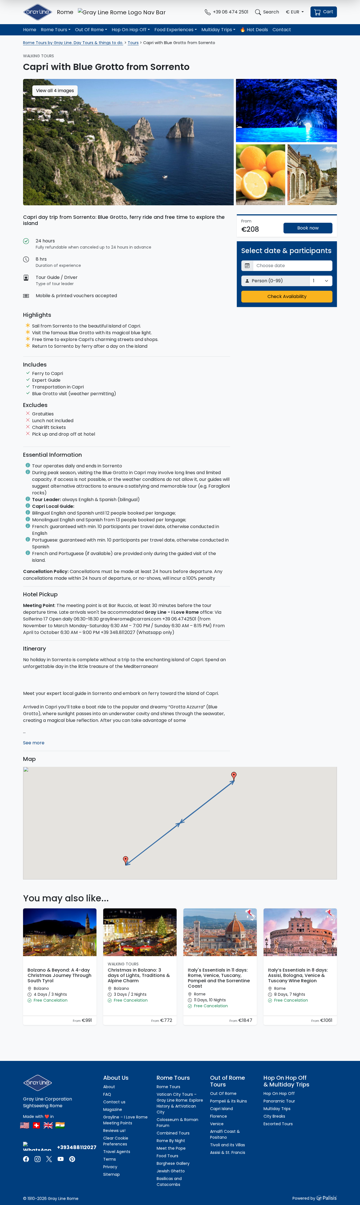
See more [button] (33, 743)
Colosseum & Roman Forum (177, 1122)
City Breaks (274, 1116)
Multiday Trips (216, 29)
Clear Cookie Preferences (115, 1141)
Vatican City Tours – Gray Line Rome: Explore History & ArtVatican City (180, 1103)
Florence (218, 1116)
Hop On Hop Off (129, 29)
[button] (295, 12)
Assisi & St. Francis (227, 1152)
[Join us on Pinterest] (72, 1159)
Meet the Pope (171, 1148)
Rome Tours (54, 29)
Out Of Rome (89, 29)
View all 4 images (55, 90)
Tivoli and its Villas (227, 1145)
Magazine (112, 1109)
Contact (282, 29)
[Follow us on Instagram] (37, 1159)
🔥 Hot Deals (254, 29)
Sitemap (111, 1174)
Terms (109, 1159)
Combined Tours (173, 1133)
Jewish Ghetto (171, 1171)
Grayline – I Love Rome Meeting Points (125, 1120)
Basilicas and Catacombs (169, 1181)
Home (29, 29)
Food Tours (167, 1156)
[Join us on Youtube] (61, 1159)
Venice (217, 1124)
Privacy (110, 1167)
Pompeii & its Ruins (228, 1101)
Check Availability (287, 296)
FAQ (107, 1094)
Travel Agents (116, 1151)
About (109, 1087)
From (77, 1020)
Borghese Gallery (173, 1163)
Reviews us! (114, 1130)
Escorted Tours (278, 1124)
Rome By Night (171, 1140)
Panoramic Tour (279, 1101)
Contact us (114, 1102)
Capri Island (221, 1108)
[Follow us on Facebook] (26, 1159)
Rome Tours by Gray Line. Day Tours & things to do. (73, 43)
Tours (133, 43)
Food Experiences (174, 29)
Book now (308, 228)
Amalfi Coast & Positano (225, 1134)
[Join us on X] (49, 1159)
